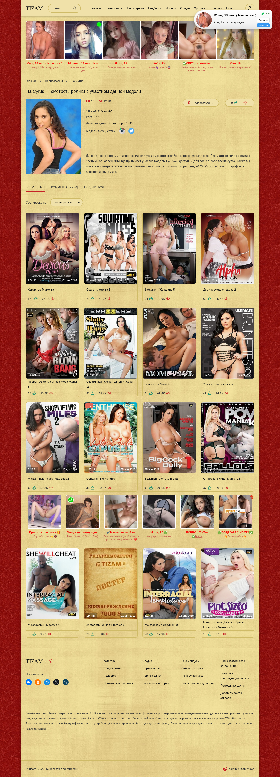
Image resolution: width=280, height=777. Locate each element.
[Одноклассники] (38, 682)
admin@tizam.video (241, 768)
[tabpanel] (140, 415)
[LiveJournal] (66, 682)
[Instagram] (122, 130)
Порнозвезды (54, 80)
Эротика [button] (199, 8)
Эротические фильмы (118, 683)
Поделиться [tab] (94, 187)
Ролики (217, 8)
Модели (170, 8)
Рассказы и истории (155, 683)
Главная (96, 8)
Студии (185, 8)
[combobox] (66, 202)
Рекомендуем (190, 661)
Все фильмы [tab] (35, 187)
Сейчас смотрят (192, 668)
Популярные (135, 8)
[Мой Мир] (47, 682)
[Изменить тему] (52, 660)
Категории (110, 661)
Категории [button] (113, 8)
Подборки (154, 8)
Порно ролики (151, 675)
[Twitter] (131, 130)
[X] (56, 682)
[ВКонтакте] (29, 682)
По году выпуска (192, 675)
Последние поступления (197, 683)
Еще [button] (229, 8)
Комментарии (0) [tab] (64, 187)
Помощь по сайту (232, 685)
